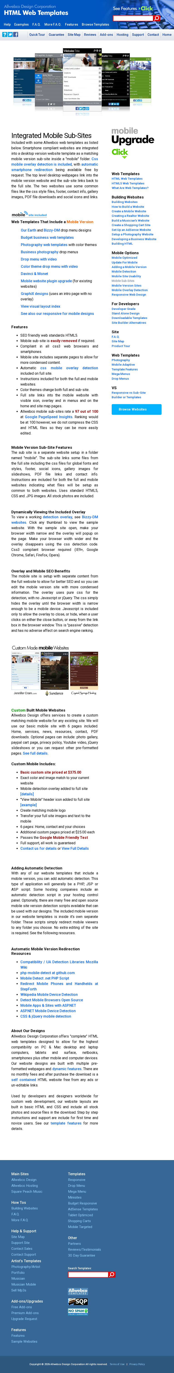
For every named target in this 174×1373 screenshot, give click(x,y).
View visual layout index (40, 306)
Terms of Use (117, 1364)
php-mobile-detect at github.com (47, 973)
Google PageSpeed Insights (48, 417)
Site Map (74, 34)
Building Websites (125, 202)
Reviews (90, 34)
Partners (74, 1244)
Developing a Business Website (134, 239)
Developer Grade (123, 309)
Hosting (122, 34)
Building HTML (122, 243)
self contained (23, 1080)
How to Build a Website (128, 206)
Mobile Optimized (124, 257)
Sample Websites (24, 1341)
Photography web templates (44, 245)
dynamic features (67, 1069)
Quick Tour (37, 34)
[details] (27, 794)
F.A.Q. (36, 24)
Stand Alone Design (126, 313)
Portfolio (18, 1273)
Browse (95, 24)
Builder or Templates (126, 397)
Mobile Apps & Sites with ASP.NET (48, 1005)
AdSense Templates (83, 1209)
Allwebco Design (23, 1180)
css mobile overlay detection (69, 368)
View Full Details (75, 848)
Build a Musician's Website (130, 220)
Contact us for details (38, 848)
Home (167, 34)
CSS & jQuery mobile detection (45, 1016)
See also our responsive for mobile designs (57, 313)
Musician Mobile (23, 1284)
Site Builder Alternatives (129, 322)
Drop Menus (120, 378)
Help (7, 24)
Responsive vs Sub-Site (129, 392)
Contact (153, 34)
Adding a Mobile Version (129, 267)
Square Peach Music (26, 1192)
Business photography (39, 252)
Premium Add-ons (25, 1313)
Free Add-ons (21, 1307)
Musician (18, 1278)
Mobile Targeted (80, 1227)
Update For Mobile (125, 262)
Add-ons (106, 34)
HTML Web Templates (127, 178)
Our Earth (28, 230)
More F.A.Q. (20, 1220)
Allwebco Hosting (24, 1186)
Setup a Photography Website (132, 234)
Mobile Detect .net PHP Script (44, 978)
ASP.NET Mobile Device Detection (48, 1011)
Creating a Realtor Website (130, 215)
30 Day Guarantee (81, 1255)
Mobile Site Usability (126, 276)
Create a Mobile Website (129, 211)
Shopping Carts (79, 1221)
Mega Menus (121, 374)
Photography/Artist (25, 1267)
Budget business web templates (47, 237)
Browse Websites (133, 409)
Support (138, 34)
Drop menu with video (39, 259)
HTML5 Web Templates (128, 183)
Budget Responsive (82, 1203)
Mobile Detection (124, 271)
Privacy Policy (137, 1364)
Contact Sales (21, 1249)
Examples (21, 24)
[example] (28, 805)
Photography (121, 360)
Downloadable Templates (129, 318)
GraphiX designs (34, 294)
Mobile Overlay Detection (130, 290)
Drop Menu (76, 1186)
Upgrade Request (24, 1319)
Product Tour (121, 346)
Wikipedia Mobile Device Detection (49, 994)
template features (66, 1123)
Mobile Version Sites (126, 285)
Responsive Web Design (129, 294)
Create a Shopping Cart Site (131, 225)
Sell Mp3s (18, 1290)
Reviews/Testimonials (84, 1250)
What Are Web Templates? (130, 188)
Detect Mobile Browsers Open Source (51, 1000)
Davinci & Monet (34, 274)
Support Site (20, 1243)
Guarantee (56, 34)
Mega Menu (77, 1192)
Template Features (125, 369)
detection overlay (57, 517)
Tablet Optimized (80, 1215)
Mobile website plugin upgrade (46, 281)
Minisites (75, 1197)
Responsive (76, 1180)
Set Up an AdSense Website (131, 230)
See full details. (35, 753)
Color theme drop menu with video (49, 266)
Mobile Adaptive (123, 364)
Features (71, 24)
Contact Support (23, 1254)
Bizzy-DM (52, 230)
